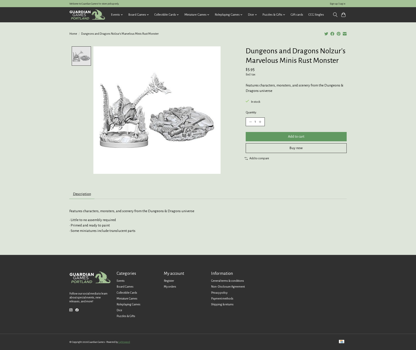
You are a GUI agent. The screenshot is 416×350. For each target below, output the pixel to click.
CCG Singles (316, 14)
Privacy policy (219, 292)
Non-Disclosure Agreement (228, 286)
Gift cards (297, 14)
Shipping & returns (222, 304)
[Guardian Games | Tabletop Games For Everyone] (87, 15)
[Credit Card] (341, 342)
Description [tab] (82, 194)
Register (169, 280)
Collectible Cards (127, 292)
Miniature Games (127, 298)
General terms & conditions (227, 280)
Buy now (296, 148)
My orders (170, 286)
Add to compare (259, 158)
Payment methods (222, 298)
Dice (119, 310)
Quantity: (251, 112)
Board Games (125, 286)
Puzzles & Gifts (126, 316)
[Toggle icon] (335, 15)
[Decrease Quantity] (250, 122)
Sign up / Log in (337, 3)
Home (73, 33)
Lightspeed (124, 342)
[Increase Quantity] (260, 122)
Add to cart (296, 136)
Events (121, 280)
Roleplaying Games (128, 304)
